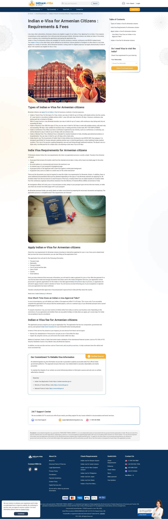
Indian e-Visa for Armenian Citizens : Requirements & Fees (66, 13)
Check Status (112, 470)
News (109, 473)
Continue (21, 514)
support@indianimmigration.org (72, 420)
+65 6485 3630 (132, 467)
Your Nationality (116, 59)
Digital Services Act (55, 485)
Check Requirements (41, 13)
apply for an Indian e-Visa (49, 112)
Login (138, 3)
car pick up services (72, 345)
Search (95, 3)
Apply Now (134, 9)
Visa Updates (112, 480)
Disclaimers (52, 474)
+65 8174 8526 (132, 471)
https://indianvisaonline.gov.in (62, 381)
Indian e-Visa (35, 42)
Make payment (112, 477)
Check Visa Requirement (124, 68)
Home (31, 13)
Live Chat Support (40, 420)
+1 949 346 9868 (94, 420)
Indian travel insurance (48, 327)
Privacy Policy (53, 471)
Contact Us (79, 9)
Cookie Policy (53, 481)
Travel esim (59, 345)
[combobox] (112, 63)
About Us (52, 460)
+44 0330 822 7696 (134, 464)
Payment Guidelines (55, 478)
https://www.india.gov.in (56, 388)
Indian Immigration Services (79, 279)
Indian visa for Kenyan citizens (90, 460)
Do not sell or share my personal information (59, 489)
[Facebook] (30, 469)
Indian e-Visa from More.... (89, 483)
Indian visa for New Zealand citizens (89, 469)
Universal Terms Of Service (57, 464)
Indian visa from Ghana (87, 480)
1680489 (102, 513)
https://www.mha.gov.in (61, 385)
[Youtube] (36, 469)
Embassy (110, 466)
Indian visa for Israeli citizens (90, 464)
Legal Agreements (54, 467)
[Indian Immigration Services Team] (40, 3)
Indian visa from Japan (87, 477)
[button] (162, 514)
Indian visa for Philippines (89, 473)
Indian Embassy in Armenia (43, 293)
